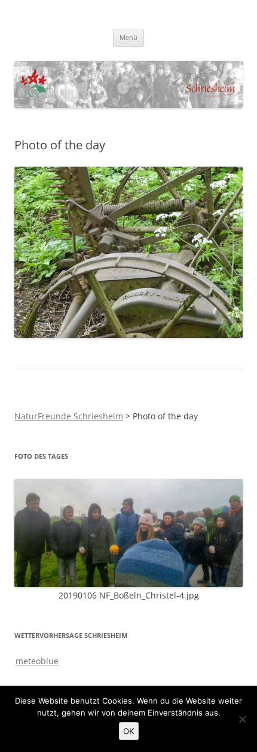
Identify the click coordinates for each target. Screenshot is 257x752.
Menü (128, 37)
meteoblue (37, 661)
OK (128, 731)
